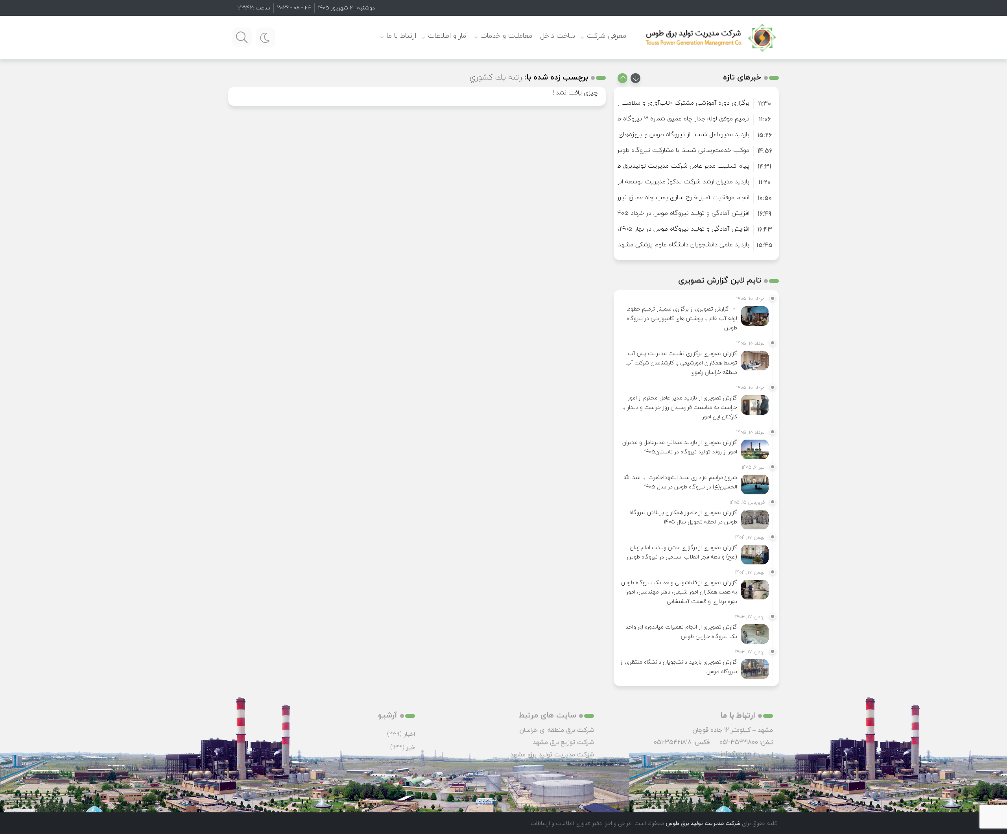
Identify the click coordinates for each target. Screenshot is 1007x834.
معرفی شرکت (606, 36)
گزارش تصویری (395, 760)
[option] (696, 103)
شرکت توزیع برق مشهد (563, 741)
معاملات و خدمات (506, 36)
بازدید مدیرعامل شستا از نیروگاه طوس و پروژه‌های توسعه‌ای (671, 134)
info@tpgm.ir (738, 754)
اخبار (409, 733)
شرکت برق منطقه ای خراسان (557, 729)
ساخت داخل (557, 36)
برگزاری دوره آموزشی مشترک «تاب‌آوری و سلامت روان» (677, 102)
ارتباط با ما (401, 36)
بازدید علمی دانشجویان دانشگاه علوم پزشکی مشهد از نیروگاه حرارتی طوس (653, 244)
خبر (410, 747)
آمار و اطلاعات (448, 36)
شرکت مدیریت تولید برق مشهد (552, 754)
